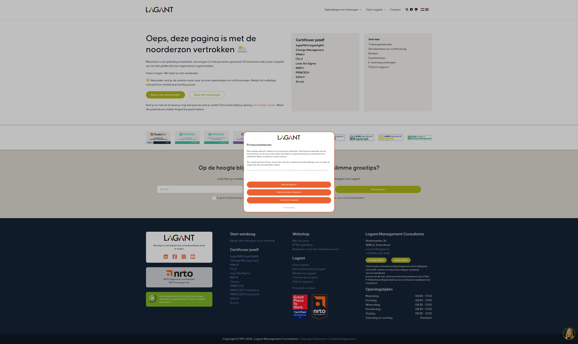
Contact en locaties (305, 277)
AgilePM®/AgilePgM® (244, 256)
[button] (569, 334)
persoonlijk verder (263, 105)
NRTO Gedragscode (179, 282)
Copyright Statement (313, 338)
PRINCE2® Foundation (244, 290)
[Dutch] (422, 9)
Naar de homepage (207, 94)
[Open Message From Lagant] (569, 334)
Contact (395, 9)
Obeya (234, 281)
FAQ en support (302, 281)
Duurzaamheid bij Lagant (309, 269)
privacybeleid (356, 198)
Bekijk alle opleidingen (165, 94)
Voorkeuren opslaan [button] (289, 200)
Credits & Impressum (342, 338)
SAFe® (234, 298)
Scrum (234, 302)
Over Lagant (300, 264)
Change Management (244, 260)
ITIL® (233, 269)
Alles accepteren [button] (289, 185)
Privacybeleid (289, 208)
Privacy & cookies (303, 288)
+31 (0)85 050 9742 (378, 253)
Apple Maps (401, 260)
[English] (426, 9)
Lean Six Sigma (240, 273)
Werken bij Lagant (304, 273)
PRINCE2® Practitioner (244, 294)
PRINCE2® (237, 285)
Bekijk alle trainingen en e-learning (252, 240)
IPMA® (234, 264)
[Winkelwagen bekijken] (416, 9)
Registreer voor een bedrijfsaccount (315, 249)
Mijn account (300, 240)
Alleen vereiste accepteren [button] (289, 192)
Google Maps (376, 260)
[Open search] (407, 9)
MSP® (234, 277)
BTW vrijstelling (302, 244)
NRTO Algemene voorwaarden (179, 279)
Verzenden (378, 189)
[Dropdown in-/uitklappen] (361, 9)
